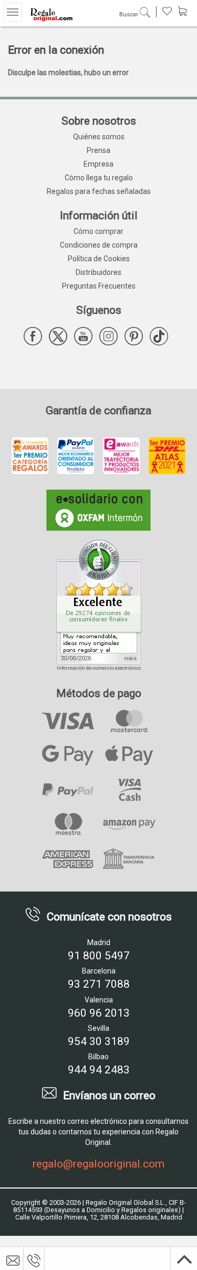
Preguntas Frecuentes (99, 286)
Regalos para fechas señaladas (99, 191)
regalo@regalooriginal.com (98, 1164)
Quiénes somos (99, 136)
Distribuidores (98, 272)
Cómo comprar (98, 231)
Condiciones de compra (99, 245)
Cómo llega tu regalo (99, 177)
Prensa (98, 150)
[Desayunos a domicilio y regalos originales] (49, 14)
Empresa (98, 164)
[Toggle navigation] (12, 12)
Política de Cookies (99, 258)
